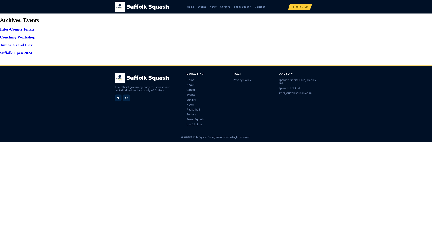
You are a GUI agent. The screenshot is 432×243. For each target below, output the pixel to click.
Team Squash (242, 6)
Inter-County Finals (17, 29)
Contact (260, 6)
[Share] (118, 97)
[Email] (126, 97)
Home (190, 6)
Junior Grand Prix (16, 45)
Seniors (225, 6)
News (213, 6)
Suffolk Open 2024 (16, 53)
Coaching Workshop (17, 37)
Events (202, 6)
